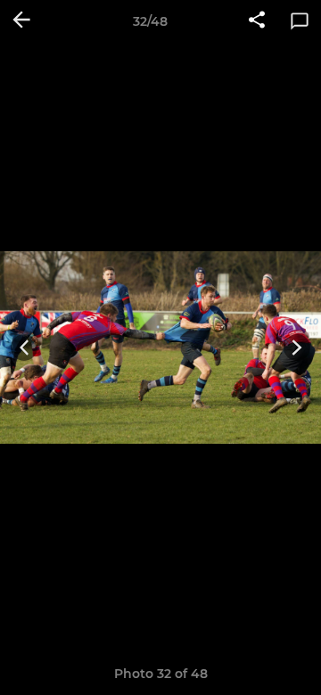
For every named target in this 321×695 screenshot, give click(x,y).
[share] (257, 21)
